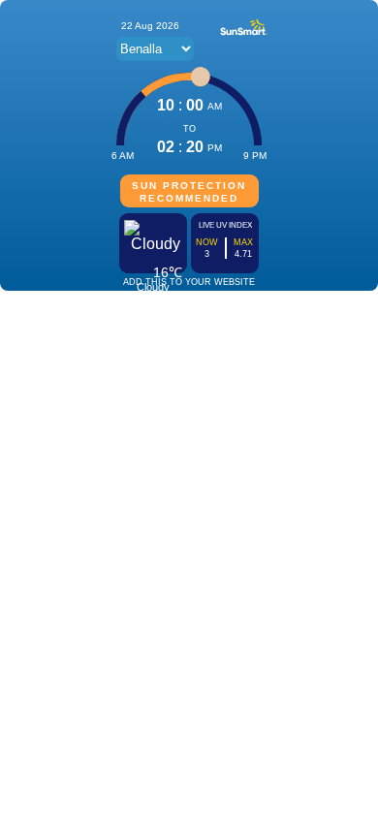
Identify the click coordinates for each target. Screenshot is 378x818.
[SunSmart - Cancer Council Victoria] (243, 33)
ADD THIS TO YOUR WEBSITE (189, 282)
